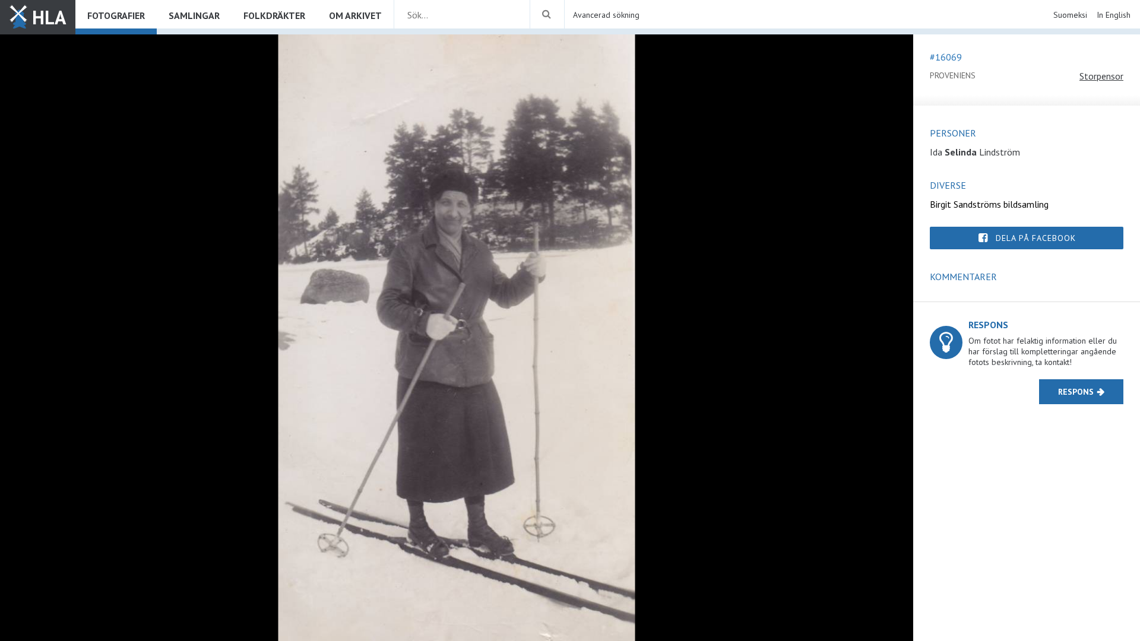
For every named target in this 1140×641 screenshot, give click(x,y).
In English (1113, 14)
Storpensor (1101, 76)
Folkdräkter (274, 15)
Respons (1076, 391)
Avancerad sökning (606, 14)
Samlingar (194, 15)
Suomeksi (1070, 14)
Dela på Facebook (1036, 238)
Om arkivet (355, 15)
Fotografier (116, 15)
